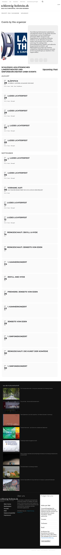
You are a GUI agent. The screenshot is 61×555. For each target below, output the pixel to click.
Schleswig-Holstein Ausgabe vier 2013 (28, 440)
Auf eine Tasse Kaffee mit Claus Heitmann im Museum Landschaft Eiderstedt (37, 479)
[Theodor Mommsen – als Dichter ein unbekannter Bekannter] (11, 433)
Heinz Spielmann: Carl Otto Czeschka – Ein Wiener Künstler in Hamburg (36, 414)
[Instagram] (48, 1)
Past (55, 69)
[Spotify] (55, 1)
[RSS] (58, 1)
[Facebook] (45, 1)
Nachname (44, 523)
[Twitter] (52, 1)
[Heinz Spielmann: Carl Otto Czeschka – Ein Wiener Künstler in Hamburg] (11, 420)
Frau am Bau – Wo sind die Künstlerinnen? (29, 401)
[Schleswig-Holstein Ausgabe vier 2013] (11, 446)
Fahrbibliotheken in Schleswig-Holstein (29, 466)
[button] (42, 1)
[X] (55, 501)
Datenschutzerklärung (47, 538)
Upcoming (48, 69)
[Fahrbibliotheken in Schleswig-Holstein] (11, 472)
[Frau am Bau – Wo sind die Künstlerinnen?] (11, 407)
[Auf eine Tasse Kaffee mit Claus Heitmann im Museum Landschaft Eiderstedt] (11, 485)
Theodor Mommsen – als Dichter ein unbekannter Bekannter (33, 427)
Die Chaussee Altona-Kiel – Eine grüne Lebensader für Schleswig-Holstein (36, 388)
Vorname (43, 519)
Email (42, 527)
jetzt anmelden (46, 541)
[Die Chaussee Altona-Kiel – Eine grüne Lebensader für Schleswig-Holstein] (11, 394)
